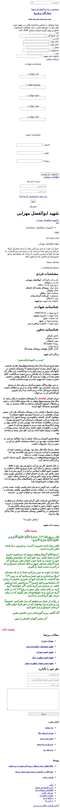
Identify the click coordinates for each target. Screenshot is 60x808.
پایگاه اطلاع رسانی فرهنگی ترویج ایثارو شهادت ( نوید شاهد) (31, 766)
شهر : (46, 153)
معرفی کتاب (47, 793)
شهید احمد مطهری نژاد (42, 657)
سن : (56, 53)
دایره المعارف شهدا (44, 787)
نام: (57, 33)
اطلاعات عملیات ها (44, 790)
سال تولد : (54, 41)
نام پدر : (55, 38)
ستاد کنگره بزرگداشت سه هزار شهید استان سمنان (34, 772)
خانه (51, 785)
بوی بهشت (49, 728)
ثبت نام (30, 181)
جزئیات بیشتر (52, 59)
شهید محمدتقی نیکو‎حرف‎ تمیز (39, 646)
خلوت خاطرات (46, 795)
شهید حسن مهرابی (44, 652)
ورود (37, 181)
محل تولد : (54, 44)
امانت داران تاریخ (46, 739)
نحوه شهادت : (33, 95)
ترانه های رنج (48, 750)
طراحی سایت (48, 777)
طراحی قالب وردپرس (43, 805)
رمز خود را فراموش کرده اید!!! (33, 196)
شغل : (56, 47)
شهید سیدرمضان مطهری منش (39, 663)
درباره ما (49, 801)
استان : (45, 145)
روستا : (45, 161)
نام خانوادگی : (52, 35)
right (57, 232)
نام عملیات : (33, 74)
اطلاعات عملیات (51, 177)
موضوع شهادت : (32, 84)
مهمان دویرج (47, 641)
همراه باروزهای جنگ (45, 733)
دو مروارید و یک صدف (45, 744)
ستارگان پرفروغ (42, 13)
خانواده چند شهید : (50, 56)
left (57, 223)
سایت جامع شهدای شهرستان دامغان (39, 19)
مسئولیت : (54, 50)
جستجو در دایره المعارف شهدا (45, 9)
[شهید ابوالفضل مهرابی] (47, 220)
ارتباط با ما (48, 798)
